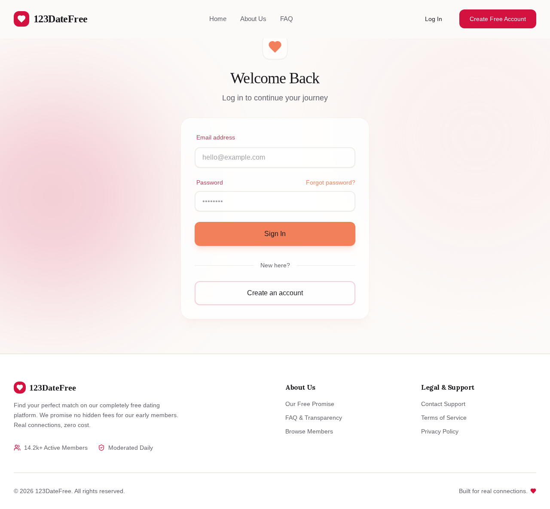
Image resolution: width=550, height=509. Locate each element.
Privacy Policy (439, 431)
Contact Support (443, 403)
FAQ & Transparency (313, 417)
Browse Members (309, 431)
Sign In (275, 233)
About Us (253, 18)
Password (209, 182)
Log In (433, 18)
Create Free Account (498, 18)
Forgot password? (330, 182)
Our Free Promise (309, 403)
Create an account (275, 293)
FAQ (286, 18)
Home (217, 18)
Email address (215, 137)
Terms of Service (444, 417)
